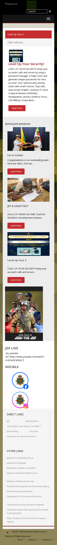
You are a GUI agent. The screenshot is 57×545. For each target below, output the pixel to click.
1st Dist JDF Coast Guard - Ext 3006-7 (24, 426)
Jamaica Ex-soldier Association (21, 468)
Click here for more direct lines (21, 436)
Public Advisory (15, 42)
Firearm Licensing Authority (20, 491)
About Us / (33, 539)
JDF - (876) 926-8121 (23, 421)
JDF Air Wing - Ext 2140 (22, 431)
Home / (21, 539)
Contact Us (47, 539)
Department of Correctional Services (24, 496)
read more (17, 108)
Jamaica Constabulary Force (20, 457)
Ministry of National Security (20, 481)
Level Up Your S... (16, 34)
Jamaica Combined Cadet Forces (22, 473)
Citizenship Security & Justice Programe (25, 504)
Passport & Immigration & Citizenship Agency (28, 486)
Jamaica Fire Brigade (16, 462)
